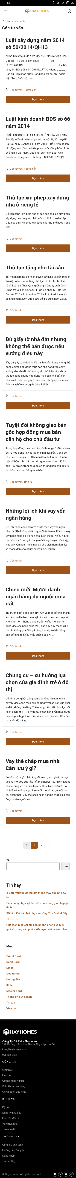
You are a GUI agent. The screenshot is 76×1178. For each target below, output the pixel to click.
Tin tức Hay (9, 1161)
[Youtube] (66, 1174)
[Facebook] (55, 1174)
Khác (9, 985)
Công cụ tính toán (12, 1144)
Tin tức (28, 481)
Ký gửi (5, 1107)
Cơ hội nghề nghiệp (13, 1080)
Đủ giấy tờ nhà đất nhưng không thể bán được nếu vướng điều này (36, 346)
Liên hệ (6, 1075)
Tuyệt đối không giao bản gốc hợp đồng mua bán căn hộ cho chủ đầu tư (36, 432)
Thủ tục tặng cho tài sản (35, 267)
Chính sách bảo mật (14, 1091)
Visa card (12, 1008)
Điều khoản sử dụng (13, 1086)
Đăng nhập (8, 1155)
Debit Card (13, 962)
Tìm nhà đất (9, 1129)
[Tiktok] (71, 1174)
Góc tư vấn (16, 90)
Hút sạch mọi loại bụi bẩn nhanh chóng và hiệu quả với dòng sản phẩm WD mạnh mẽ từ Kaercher (36, 927)
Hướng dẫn (30, 90)
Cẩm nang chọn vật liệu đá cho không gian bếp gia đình (37, 905)
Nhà (8, 21)
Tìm (8, 860)
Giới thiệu (7, 1070)
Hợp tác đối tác (11, 1118)
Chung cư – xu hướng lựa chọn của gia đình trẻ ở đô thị (37, 682)
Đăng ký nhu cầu (11, 1112)
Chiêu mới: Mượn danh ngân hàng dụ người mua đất (36, 596)
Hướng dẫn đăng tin (13, 1150)
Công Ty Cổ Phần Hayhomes (19, 1041)
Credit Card (13, 956)
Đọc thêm (38, 99)
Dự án (10, 967)
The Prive (12, 919)
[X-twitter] (60, 1174)
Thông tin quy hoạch (19, 996)
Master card (14, 991)
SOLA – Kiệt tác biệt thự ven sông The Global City (36, 913)
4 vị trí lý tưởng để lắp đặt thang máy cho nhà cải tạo (36, 895)
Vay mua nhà (9, 1123)
